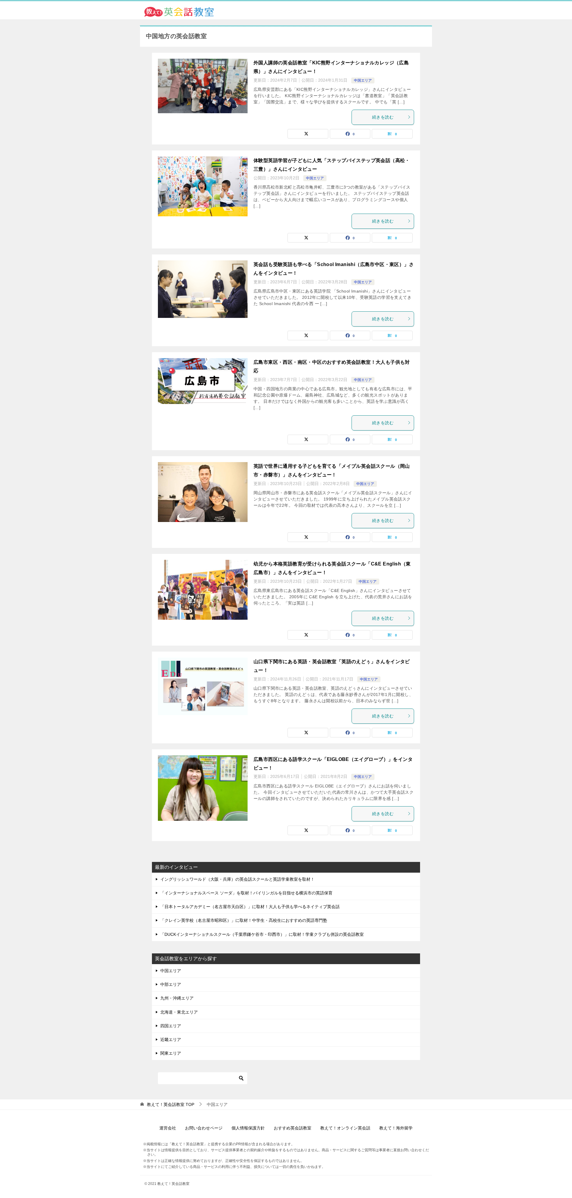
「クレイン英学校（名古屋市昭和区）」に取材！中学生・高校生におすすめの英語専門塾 (243, 920)
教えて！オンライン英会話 (345, 1128)
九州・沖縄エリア (177, 998)
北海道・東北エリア (179, 1012)
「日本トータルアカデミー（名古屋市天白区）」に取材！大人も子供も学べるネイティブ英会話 (250, 906)
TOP (170, 1104)
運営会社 (167, 1128)
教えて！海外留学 (396, 1128)
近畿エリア (170, 1039)
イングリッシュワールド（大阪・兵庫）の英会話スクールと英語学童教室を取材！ (237, 879)
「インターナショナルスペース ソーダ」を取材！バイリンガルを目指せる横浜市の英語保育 (246, 893)
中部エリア (170, 984)
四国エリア (170, 1025)
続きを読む (383, 117)
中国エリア (363, 80)
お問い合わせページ (204, 1128)
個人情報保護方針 (248, 1128)
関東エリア (170, 1053)
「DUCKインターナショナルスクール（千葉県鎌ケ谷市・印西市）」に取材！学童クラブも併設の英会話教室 (262, 934)
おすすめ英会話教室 (292, 1128)
